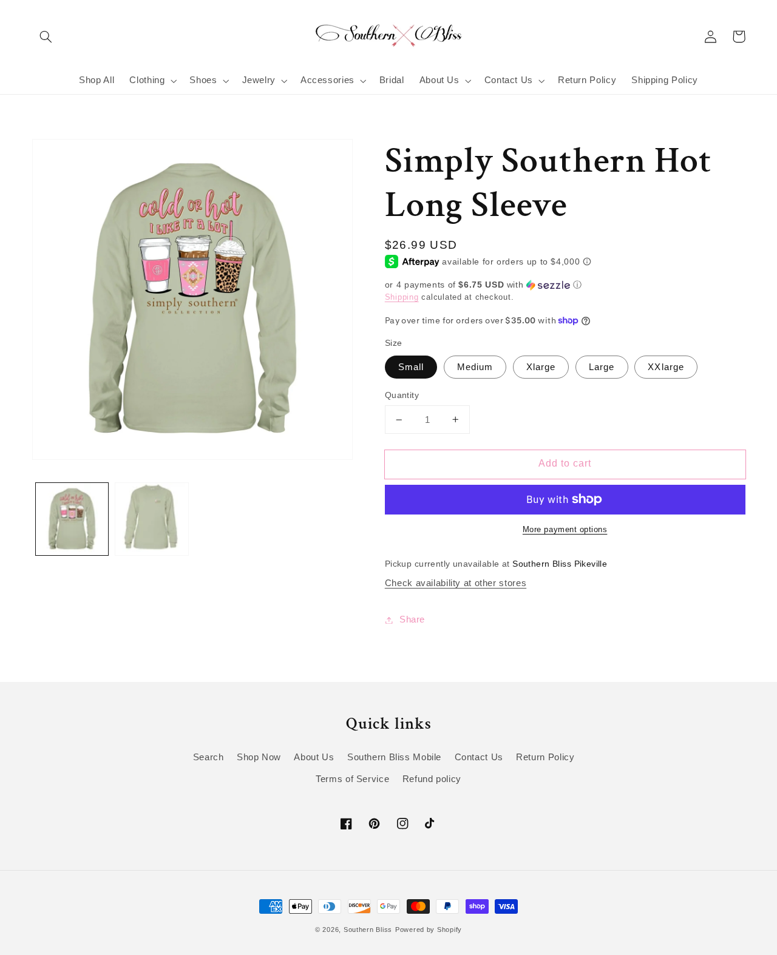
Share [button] (412, 619)
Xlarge (540, 367)
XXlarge (666, 367)
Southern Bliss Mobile (394, 757)
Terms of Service (352, 779)
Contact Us (479, 757)
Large (601, 367)
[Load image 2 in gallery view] (151, 519)
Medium (475, 367)
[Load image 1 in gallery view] (72, 519)
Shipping (402, 297)
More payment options (565, 529)
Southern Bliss (368, 929)
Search (208, 757)
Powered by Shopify (428, 929)
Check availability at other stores (455, 583)
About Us (314, 757)
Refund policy (431, 779)
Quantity (402, 395)
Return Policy (545, 757)
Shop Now (259, 757)
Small (411, 367)
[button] (46, 36)
